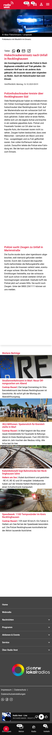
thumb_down (36, 716)
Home (5, 604)
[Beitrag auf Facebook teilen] (18, 51)
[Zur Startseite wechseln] (8, 4)
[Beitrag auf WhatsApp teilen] (13, 51)
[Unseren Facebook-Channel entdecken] (7, 699)
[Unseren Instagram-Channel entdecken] (11, 699)
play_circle (41, 717)
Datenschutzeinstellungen (13, 694)
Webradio (6, 612)
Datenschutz (20, 690)
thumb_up (46, 716)
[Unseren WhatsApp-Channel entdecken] (2, 699)
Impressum (6, 690)
